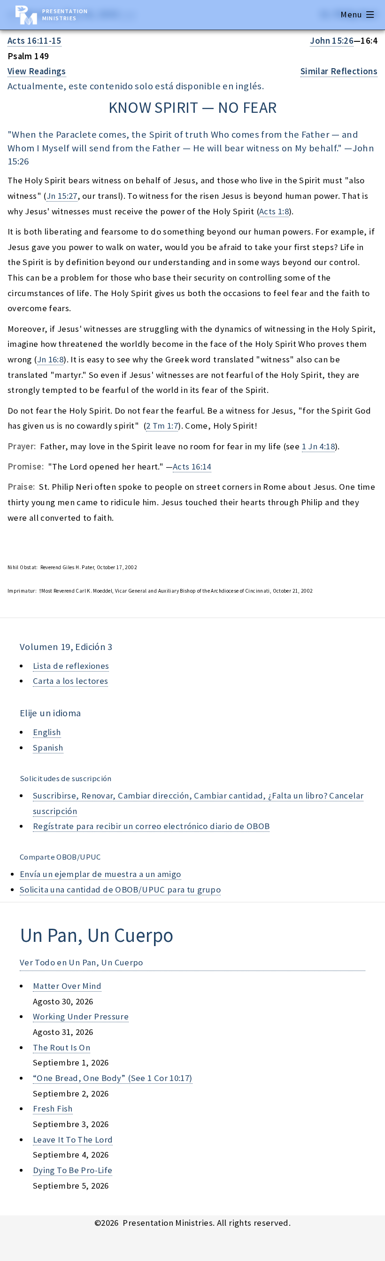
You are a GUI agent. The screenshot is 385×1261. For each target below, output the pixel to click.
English (47, 732)
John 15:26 (332, 40)
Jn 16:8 (50, 359)
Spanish (48, 747)
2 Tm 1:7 (162, 425)
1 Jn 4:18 (318, 446)
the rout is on (61, 1047)
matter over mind (67, 985)
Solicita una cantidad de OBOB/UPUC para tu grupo (120, 889)
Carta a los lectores (70, 680)
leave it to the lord (73, 1139)
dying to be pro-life (72, 1170)
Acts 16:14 (192, 466)
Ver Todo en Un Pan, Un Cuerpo (81, 962)
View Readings (37, 71)
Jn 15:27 (61, 195)
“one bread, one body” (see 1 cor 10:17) (112, 1078)
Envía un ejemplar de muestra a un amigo (100, 874)
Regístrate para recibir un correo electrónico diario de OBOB (151, 826)
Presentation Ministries (65, 15)
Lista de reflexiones (71, 665)
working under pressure (81, 1016)
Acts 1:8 (274, 211)
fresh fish (53, 1108)
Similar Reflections (338, 71)
